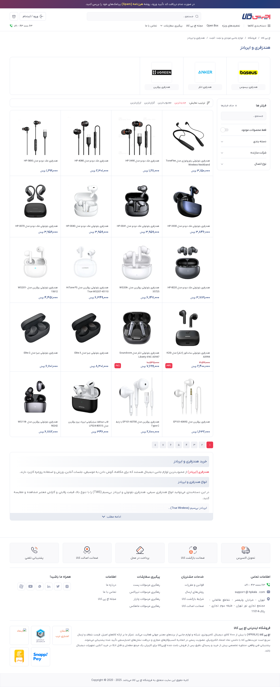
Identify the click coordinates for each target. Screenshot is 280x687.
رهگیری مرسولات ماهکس (145, 606)
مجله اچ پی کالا (107, 599)
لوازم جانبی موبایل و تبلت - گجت (226, 38)
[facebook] (21, 586)
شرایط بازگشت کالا (193, 599)
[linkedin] (49, 586)
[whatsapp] (39, 586)
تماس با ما (109, 592)
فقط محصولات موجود (253, 130)
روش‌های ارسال (194, 592)
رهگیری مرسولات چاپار (147, 599)
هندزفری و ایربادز (196, 38)
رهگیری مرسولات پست (146, 585)
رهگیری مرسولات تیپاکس (145, 592)
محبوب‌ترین (164, 103)
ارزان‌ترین (135, 103)
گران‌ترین (149, 103)
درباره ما (111, 585)
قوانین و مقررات (194, 585)
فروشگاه (252, 38)
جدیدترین (180, 103)
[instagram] (67, 586)
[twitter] (58, 586)
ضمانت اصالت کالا (193, 606)
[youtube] (30, 586)
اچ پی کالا (265, 38)
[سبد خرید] (14, 16)
